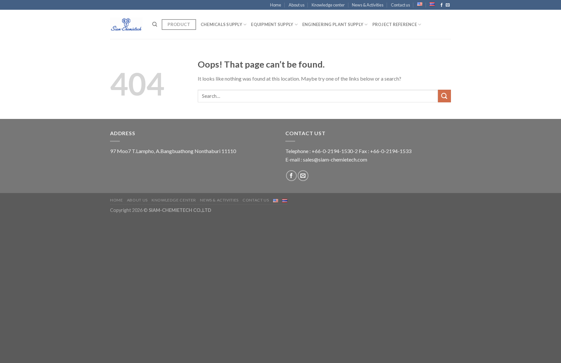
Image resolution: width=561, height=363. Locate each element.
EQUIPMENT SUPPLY (272, 24)
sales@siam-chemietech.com (335, 159)
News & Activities (367, 4)
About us (297, 4)
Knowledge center (328, 4)
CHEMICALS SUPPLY (221, 24)
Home (275, 4)
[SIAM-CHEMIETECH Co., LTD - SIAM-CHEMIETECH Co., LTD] (126, 24)
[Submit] (444, 96)
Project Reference (394, 24)
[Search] (154, 24)
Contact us (400, 4)
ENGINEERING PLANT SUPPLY (332, 24)
